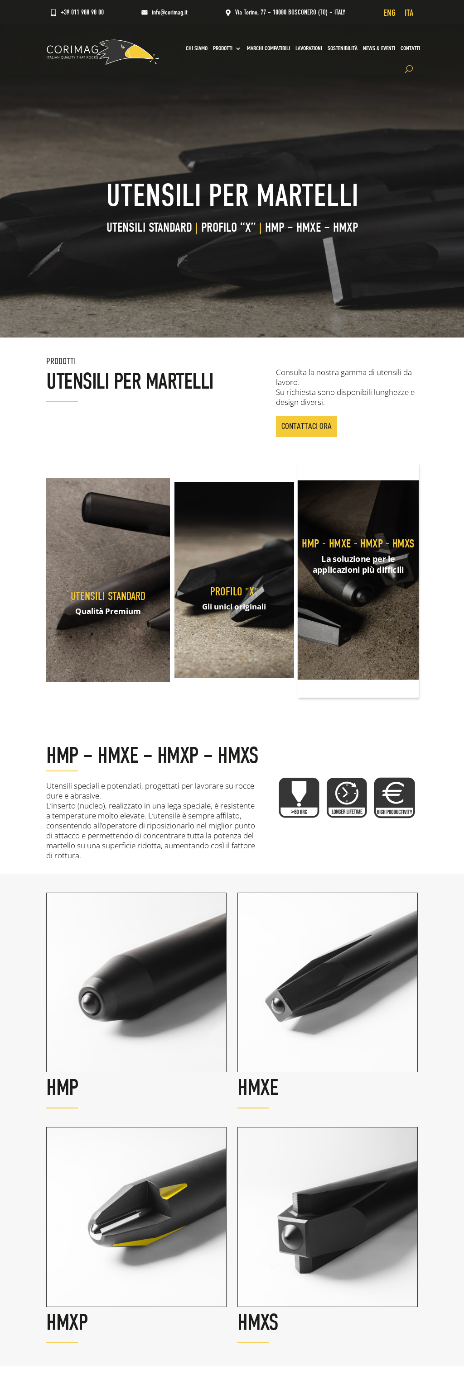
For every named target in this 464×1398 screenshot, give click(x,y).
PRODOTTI (222, 48)
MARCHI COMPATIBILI (268, 48)
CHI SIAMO (197, 48)
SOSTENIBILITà (343, 48)
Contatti (410, 48)
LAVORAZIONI (308, 48)
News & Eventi (379, 48)
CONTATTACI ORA (306, 426)
